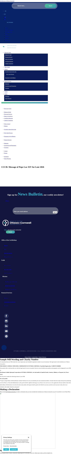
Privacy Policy (28, 357)
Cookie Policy (35, 357)
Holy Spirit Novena (10, 74)
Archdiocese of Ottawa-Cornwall (7, 1)
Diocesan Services (8, 57)
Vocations (7, 88)
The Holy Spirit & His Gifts (10, 71)
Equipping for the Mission (10, 77)
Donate (5, 153)
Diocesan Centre (7, 108)
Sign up (55, 212)
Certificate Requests (9, 61)
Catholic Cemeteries (9, 63)
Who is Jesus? (7, 67)
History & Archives (9, 59)
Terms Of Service (42, 357)
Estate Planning (8, 98)
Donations (7, 96)
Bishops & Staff (8, 55)
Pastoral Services (7, 139)
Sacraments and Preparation (10, 86)
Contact (6, 91)
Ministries (7, 83)
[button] (24, 102)
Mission (6, 126)
